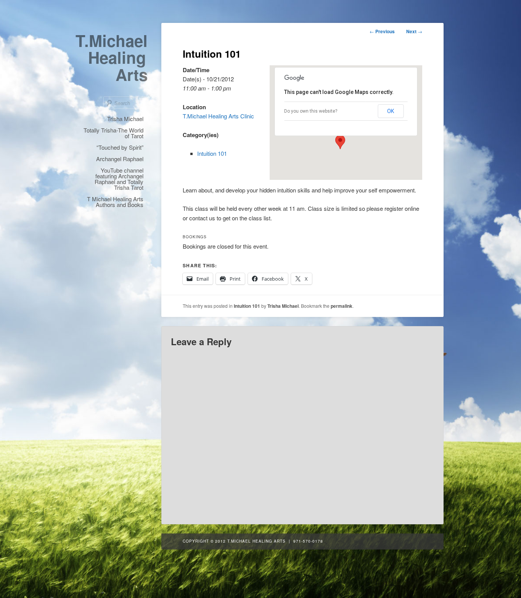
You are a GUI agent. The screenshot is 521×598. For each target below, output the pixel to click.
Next (414, 31)
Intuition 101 (212, 153)
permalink (341, 305)
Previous (382, 31)
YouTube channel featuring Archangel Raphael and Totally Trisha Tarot (119, 178)
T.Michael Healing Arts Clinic (218, 116)
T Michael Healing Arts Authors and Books (115, 201)
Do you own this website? (310, 111)
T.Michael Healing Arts (112, 57)
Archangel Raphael (119, 159)
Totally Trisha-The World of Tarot (113, 133)
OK (390, 111)
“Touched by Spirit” (119, 147)
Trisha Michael (125, 119)
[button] (340, 142)
